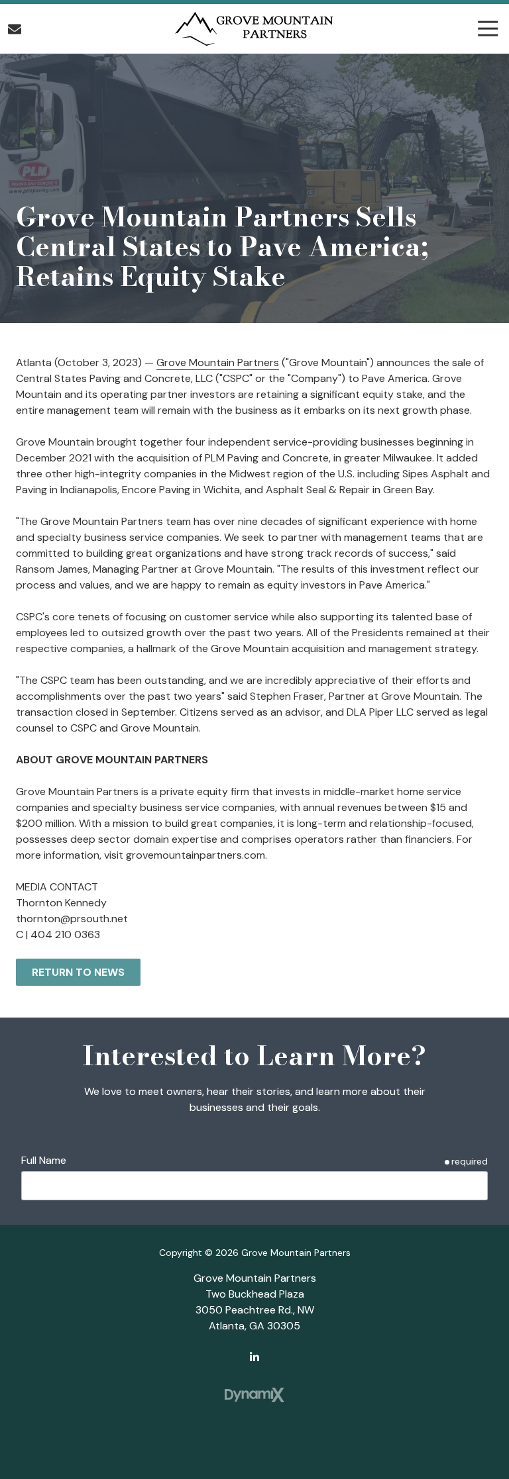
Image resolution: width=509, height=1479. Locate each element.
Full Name (43, 1160)
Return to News (78, 972)
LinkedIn (254, 1356)
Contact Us (14, 29)
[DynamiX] (254, 1395)
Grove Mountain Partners (217, 362)
